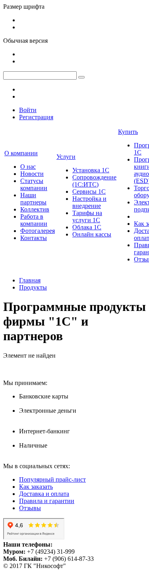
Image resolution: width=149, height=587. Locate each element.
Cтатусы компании (33, 184)
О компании (21, 153)
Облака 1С (86, 227)
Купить (128, 131)
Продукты (33, 287)
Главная (30, 280)
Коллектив (34, 209)
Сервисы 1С (89, 191)
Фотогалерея (37, 230)
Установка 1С (90, 170)
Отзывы (30, 508)
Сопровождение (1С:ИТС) (94, 181)
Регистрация (36, 117)
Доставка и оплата (44, 493)
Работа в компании (33, 220)
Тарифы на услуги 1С (87, 216)
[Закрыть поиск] (81, 77)
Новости (32, 173)
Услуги (65, 156)
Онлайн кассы (91, 234)
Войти (28, 110)
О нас (28, 166)
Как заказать (36, 486)
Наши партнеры (33, 199)
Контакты (33, 237)
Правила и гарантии (46, 500)
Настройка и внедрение (89, 202)
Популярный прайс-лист (52, 479)
